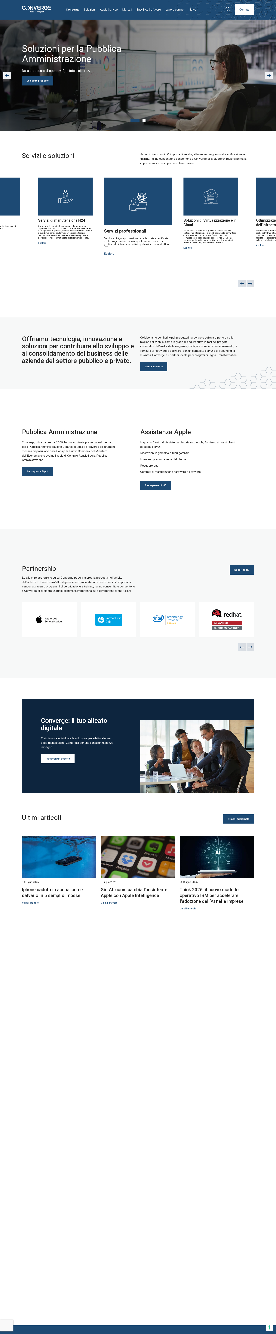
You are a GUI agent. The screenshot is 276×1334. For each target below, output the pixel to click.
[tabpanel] (138, 75)
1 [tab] (135, 120)
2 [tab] (144, 120)
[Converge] (36, 9)
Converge (72, 9)
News (192, 9)
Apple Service (109, 9)
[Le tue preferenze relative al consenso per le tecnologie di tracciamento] (269, 1327)
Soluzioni (89, 9)
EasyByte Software (148, 9)
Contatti (244, 9)
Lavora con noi (174, 9)
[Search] (227, 10)
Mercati (127, 9)
